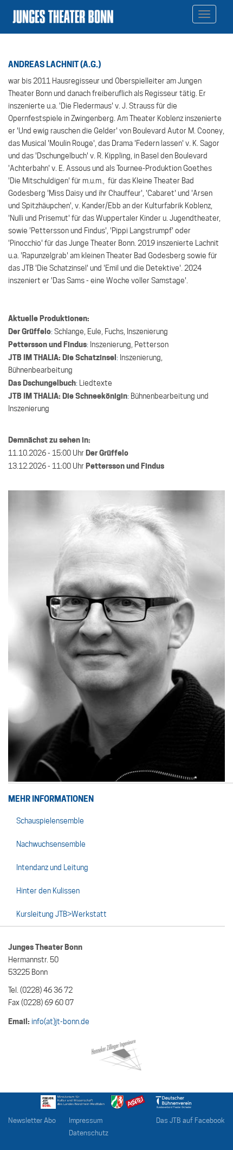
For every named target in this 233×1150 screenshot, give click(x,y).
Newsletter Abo (32, 1120)
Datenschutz (88, 1133)
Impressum (85, 1120)
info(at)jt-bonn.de (60, 1021)
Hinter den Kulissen (48, 890)
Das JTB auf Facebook (190, 1120)
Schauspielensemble (50, 820)
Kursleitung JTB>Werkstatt (61, 914)
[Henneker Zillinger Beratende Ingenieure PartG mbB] (116, 1053)
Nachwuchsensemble (51, 844)
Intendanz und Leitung (52, 867)
